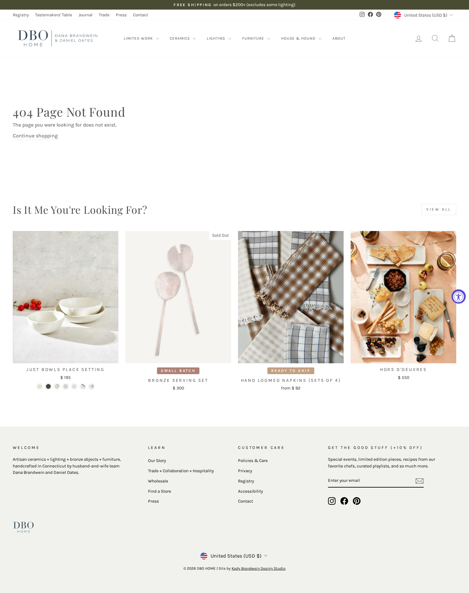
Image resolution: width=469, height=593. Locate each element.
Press (121, 14)
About (339, 38)
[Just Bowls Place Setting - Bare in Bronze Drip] (57, 386)
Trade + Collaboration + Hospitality (181, 470)
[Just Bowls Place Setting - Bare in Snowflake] (40, 386)
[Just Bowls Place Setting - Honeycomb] (74, 386)
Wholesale (158, 481)
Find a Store (159, 491)
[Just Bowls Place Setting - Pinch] (83, 386)
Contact (140, 14)
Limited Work (139, 38)
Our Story (157, 460)
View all (438, 209)
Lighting (217, 38)
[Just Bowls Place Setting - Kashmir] (91, 386)
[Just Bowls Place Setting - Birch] (66, 386)
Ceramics (180, 38)
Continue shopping (35, 136)
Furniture (253, 38)
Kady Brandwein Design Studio (259, 568)
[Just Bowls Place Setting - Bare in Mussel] (48, 386)
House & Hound (299, 38)
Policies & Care (253, 460)
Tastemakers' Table (53, 14)
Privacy (245, 470)
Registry (21, 14)
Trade (104, 14)
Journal (85, 14)
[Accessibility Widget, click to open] (458, 296)
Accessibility (250, 491)
